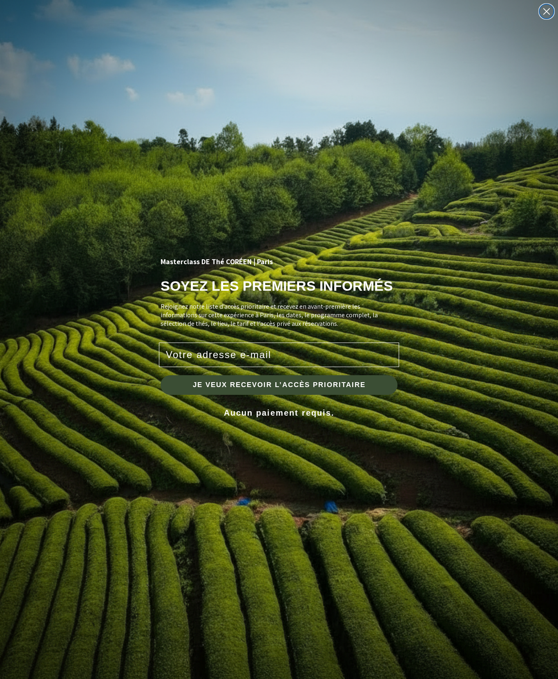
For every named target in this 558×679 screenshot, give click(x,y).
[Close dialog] (546, 11)
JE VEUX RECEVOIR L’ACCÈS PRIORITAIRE (279, 385)
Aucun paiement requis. (279, 412)
